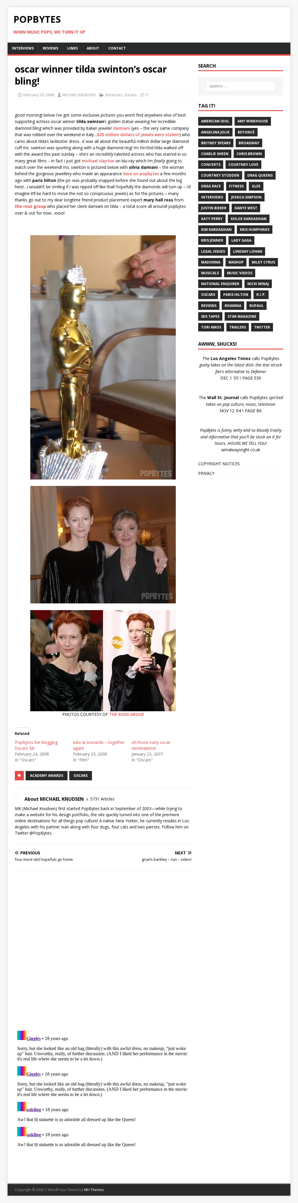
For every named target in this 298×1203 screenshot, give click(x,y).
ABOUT (93, 48)
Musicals (210, 273)
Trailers (237, 327)
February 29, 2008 (38, 94)
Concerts (210, 164)
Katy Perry (212, 218)
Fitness (236, 186)
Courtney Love (243, 164)
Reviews (209, 305)
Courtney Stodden (220, 175)
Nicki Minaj (258, 283)
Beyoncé (246, 132)
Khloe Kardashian (249, 218)
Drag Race (211, 186)
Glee (256, 186)
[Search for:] (241, 86)
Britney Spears (215, 143)
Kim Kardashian (216, 229)
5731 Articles (102, 799)
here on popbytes (141, 173)
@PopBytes (40, 833)
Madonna (210, 262)
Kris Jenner (212, 240)
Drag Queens (260, 175)
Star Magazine (242, 316)
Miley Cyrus (263, 262)
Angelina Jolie (215, 132)
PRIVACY (206, 473)
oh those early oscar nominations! (151, 745)
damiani (121, 128)
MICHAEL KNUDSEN (78, 94)
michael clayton (98, 161)
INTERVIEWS (23, 48)
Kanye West (246, 208)
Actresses (114, 94)
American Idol (215, 121)
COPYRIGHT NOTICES (219, 463)
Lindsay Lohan (247, 251)
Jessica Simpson (246, 197)
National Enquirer (220, 283)
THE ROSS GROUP (126, 714)
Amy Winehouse (252, 121)
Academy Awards (46, 775)
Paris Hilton (235, 294)
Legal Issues (213, 251)
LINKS (72, 48)
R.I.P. (261, 294)
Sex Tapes (210, 316)
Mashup (236, 262)
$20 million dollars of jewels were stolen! (138, 134)
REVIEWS (50, 48)
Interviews (212, 197)
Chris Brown (249, 153)
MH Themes (94, 1189)
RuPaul (256, 305)
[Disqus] (103, 950)
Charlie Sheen (214, 153)
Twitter (262, 327)
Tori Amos (211, 327)
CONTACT (117, 48)
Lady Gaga (241, 240)
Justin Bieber (213, 208)
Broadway (249, 143)
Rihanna (233, 305)
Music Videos (239, 273)
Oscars (130, 94)
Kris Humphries (254, 229)
